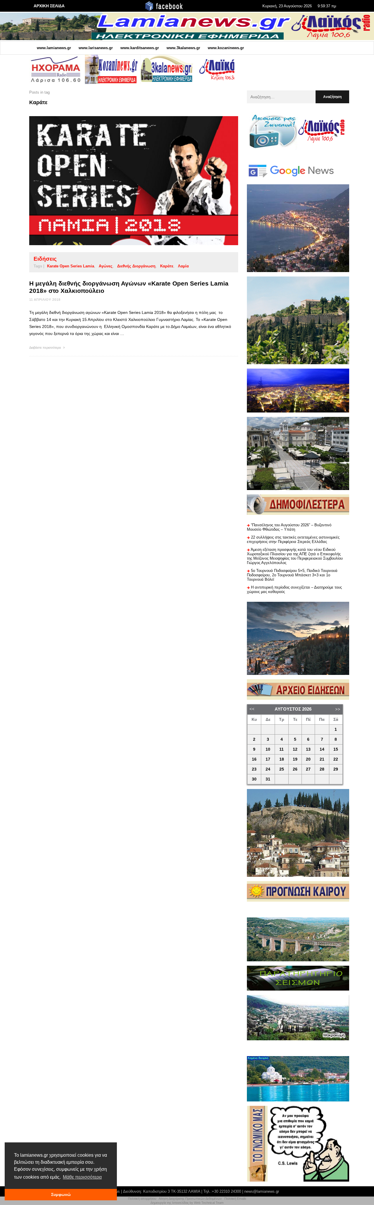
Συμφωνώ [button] (61, 1194)
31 (268, 779)
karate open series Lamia (70, 266)
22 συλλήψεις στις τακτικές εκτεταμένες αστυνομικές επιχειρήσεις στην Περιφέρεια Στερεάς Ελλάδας (293, 539)
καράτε (166, 266)
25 (281, 769)
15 (335, 749)
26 (295, 769)
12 (295, 749)
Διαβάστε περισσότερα (45, 347)
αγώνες (105, 266)
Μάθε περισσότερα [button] (82, 1177)
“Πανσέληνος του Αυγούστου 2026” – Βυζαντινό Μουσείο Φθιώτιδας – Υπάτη (289, 527)
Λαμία (183, 266)
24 (268, 769)
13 (308, 749)
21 (322, 759)
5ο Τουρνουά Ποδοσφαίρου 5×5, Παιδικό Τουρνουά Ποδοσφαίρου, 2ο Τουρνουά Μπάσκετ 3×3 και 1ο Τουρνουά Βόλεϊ (292, 575)
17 (268, 759)
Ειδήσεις (45, 259)
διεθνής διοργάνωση (136, 266)
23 (254, 769)
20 (308, 759)
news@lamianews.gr (261, 1191)
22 (335, 759)
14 (322, 749)
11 (281, 749)
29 (335, 769)
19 (295, 759)
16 (254, 759)
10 (268, 749)
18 (281, 759)
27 (308, 769)
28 (322, 769)
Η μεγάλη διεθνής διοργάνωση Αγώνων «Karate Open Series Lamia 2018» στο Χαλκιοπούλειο (128, 287)
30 (254, 779)
